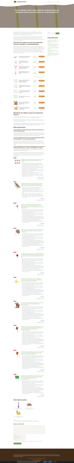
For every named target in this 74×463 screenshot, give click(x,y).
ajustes (36, 462)
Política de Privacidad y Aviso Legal (40, 458)
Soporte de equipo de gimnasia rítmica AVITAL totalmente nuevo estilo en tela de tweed (24, 86)
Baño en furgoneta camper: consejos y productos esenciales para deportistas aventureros (53, 48)
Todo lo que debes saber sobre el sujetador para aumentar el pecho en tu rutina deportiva (53, 51)
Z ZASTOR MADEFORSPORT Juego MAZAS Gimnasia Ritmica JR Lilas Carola (24, 72)
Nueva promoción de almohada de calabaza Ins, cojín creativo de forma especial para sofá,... (24, 103)
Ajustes (55, 461)
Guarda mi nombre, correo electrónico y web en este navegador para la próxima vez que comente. (28, 441)
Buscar (57, 33)
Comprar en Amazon (41, 225)
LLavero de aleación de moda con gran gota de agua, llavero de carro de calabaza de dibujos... (24, 108)
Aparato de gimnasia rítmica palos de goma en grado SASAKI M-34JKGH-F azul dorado (24, 91)
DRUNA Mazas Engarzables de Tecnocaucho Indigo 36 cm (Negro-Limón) (24, 62)
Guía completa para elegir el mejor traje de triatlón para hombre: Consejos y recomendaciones (26, 420)
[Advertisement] (37, 22)
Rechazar (50, 461)
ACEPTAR (45, 461)
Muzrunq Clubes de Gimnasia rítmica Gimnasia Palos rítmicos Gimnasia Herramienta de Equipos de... (24, 67)
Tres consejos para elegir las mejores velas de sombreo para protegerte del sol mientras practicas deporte (53, 45)
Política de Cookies (31, 458)
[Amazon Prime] (43, 177)
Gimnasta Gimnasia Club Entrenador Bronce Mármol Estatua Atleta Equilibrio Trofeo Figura (24, 81)
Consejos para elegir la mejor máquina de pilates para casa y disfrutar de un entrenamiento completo (27, 421)
